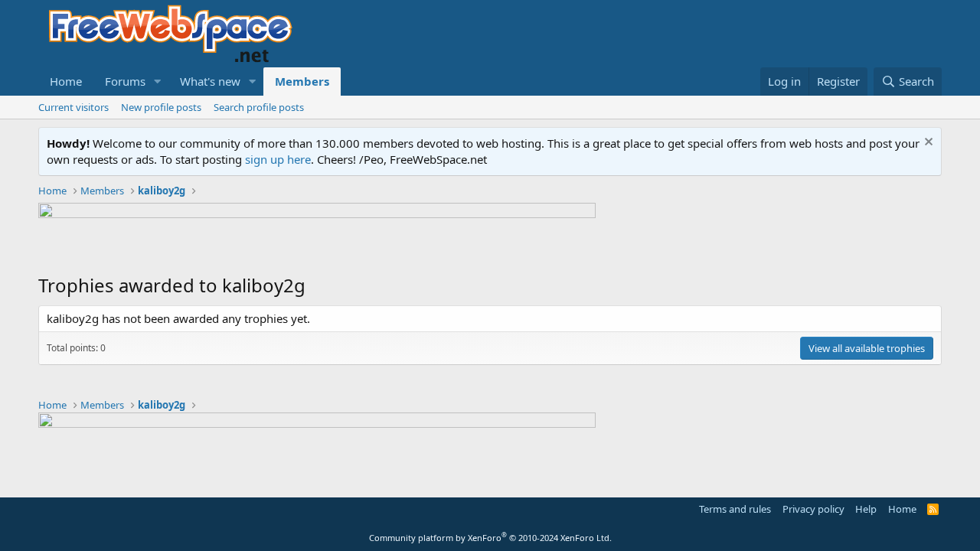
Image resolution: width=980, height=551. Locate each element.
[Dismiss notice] (926, 143)
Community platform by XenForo (490, 537)
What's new (210, 81)
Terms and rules (735, 509)
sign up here (278, 159)
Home (66, 81)
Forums (125, 81)
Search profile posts (259, 107)
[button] (157, 81)
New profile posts (161, 107)
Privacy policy (813, 509)
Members (302, 81)
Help (866, 509)
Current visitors (73, 107)
